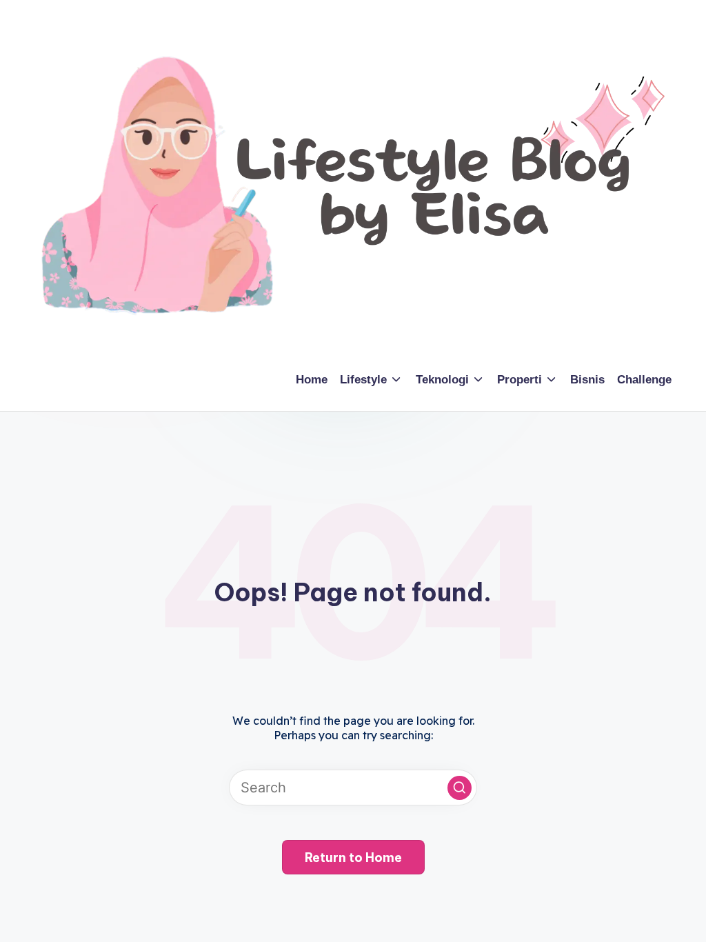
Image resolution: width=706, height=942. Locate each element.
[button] (459, 788)
